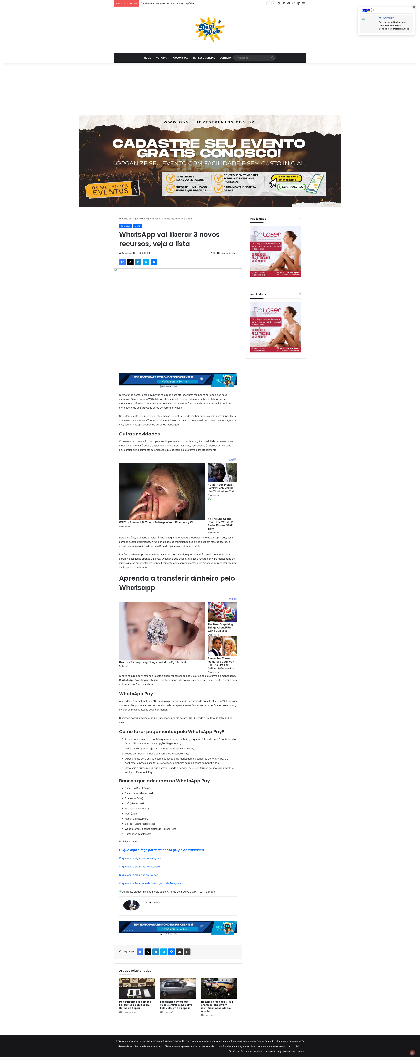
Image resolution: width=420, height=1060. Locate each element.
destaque (133, 218)
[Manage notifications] (412, 1052)
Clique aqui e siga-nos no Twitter (138, 874)
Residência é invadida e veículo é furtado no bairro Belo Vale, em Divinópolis (176, 1005)
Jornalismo (127, 253)
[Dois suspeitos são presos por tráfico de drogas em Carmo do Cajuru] (137, 988)
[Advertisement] (210, 89)
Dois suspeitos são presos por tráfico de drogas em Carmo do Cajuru (135, 1005)
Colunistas (180, 57)
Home (147, 57)
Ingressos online (204, 57)
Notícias (161, 57)
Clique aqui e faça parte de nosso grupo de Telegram (150, 883)
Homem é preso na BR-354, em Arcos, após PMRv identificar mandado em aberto (217, 1006)
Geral (137, 226)
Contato (225, 57)
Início (124, 218)
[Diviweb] (210, 29)
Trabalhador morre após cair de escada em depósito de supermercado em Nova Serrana (186, 3)
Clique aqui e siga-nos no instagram (140, 858)
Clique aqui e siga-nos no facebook (139, 866)
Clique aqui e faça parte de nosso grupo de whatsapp (161, 850)
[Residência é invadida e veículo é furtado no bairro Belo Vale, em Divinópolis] (178, 988)
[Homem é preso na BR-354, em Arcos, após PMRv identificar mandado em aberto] (219, 988)
